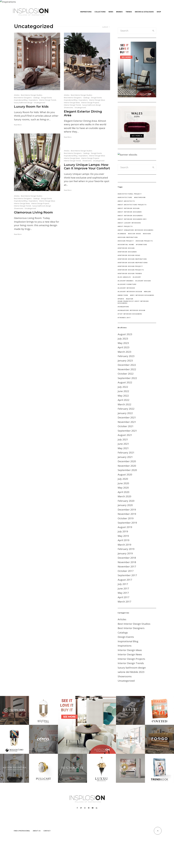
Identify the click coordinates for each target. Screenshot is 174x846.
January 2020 (125, 505)
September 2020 (127, 470)
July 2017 (123, 584)
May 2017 (123, 592)
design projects (145, 241)
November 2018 (127, 562)
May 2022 (123, 395)
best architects (127, 201)
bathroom (140, 197)
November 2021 (127, 422)
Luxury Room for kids (31, 106)
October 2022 (125, 373)
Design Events (46, 97)
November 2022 (127, 369)
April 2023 (123, 347)
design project (126, 241)
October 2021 (125, 426)
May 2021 (123, 448)
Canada (122, 234)
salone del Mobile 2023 (131, 672)
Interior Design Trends (47, 100)
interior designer (128, 252)
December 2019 (127, 509)
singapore (124, 307)
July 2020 (123, 478)
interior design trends (130, 273)
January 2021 (125, 457)
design (147, 234)
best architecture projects (132, 205)
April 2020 (123, 492)
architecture (125, 197)
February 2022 (126, 408)
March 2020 (124, 496)
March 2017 (124, 601)
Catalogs (36, 97)
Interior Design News (72, 102)
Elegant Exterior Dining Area (83, 113)
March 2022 (124, 404)
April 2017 (123, 597)
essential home (126, 244)
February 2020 (126, 500)
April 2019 (123, 540)
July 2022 (123, 387)
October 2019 (125, 518)
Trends (129, 12)
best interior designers (131, 215)
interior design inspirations (133, 262)
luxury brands (126, 281)
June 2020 (123, 483)
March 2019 (124, 544)
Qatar (130, 299)
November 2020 (127, 465)
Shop (159, 12)
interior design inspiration (133, 259)
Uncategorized (39, 102)
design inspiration (128, 237)
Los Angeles (125, 277)
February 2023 (126, 356)
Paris (121, 299)
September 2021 (127, 430)
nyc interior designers (142, 295)
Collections (100, 12)
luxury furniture (127, 284)
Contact (47, 831)
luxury (137, 277)
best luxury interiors (130, 223)
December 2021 (127, 417)
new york (123, 295)
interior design (127, 248)
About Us (37, 831)
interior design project (131, 266)
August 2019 (125, 527)
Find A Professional (22, 831)
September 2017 (127, 575)
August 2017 (125, 579)
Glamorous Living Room (33, 212)
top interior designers (130, 314)
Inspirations (85, 12)
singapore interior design (132, 310)
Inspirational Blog (20, 100)
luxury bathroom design (23, 102)
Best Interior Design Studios (31, 95)
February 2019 (126, 549)
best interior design (129, 208)
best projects (126, 226)
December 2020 (127, 461)
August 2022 (125, 382)
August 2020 (125, 474)
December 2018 (127, 557)
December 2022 (127, 365)
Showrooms (68, 107)
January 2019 (125, 553)
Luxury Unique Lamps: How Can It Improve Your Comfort (87, 166)
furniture (142, 244)
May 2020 (123, 487)
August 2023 (125, 334)
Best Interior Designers (23, 97)
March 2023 (124, 351)
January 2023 (125, 360)
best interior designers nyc (133, 219)
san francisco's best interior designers (133, 302)
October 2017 (125, 571)
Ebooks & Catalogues (144, 12)
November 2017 (127, 566)
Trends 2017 (125, 318)
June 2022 (123, 391)
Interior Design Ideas (97, 100)
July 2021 (123, 439)
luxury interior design (130, 291)
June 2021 (123, 443)
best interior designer (130, 212)
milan (148, 291)
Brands (119, 12)
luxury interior (127, 288)
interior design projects (131, 270)
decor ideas (135, 234)
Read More (18, 125)
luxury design (144, 281)
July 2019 (123, 531)
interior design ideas (129, 255)
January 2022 (125, 413)
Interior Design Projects (90, 102)
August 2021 (125, 435)
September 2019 (127, 522)
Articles (17, 95)
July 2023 (123, 338)
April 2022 (123, 400)
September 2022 (127, 378)
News (111, 12)
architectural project (130, 194)
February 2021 (126, 452)
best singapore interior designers (136, 230)
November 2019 (127, 514)
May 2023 (123, 343)
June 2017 (123, 588)
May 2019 (123, 536)
